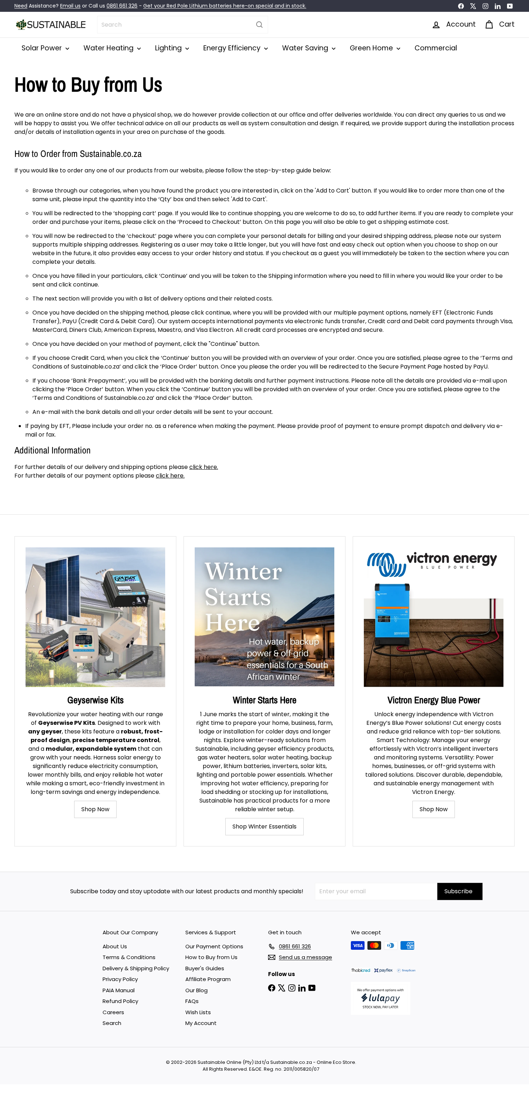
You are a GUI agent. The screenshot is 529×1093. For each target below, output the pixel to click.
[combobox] (182, 24)
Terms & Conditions (129, 957)
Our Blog (196, 990)
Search (112, 1023)
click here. (203, 467)
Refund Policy (120, 1001)
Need (20, 5)
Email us (70, 5)
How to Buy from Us (211, 957)
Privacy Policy (120, 979)
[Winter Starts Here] (264, 617)
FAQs (192, 1001)
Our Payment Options (214, 946)
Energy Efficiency (232, 48)
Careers (113, 1012)
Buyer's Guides (204, 968)
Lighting (169, 48)
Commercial (436, 48)
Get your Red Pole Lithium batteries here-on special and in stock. (224, 5)
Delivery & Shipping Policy (136, 968)
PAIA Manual (119, 990)
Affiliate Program (208, 979)
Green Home (372, 48)
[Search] (259, 24)
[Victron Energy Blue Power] (433, 617)
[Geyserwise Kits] (95, 617)
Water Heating (109, 48)
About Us (115, 946)
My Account (201, 1023)
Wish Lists (198, 1012)
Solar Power (43, 48)
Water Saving (306, 48)
